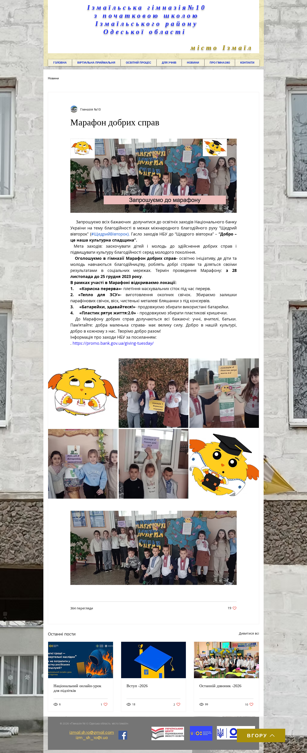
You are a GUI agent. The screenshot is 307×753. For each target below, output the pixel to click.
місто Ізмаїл (222, 47)
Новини (53, 78)
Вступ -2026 (137, 686)
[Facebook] (122, 735)
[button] (96, 62)
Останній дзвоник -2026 (220, 686)
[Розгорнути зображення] (83, 393)
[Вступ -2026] (153, 660)
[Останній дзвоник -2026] (226, 660)
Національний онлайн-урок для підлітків (77, 688)
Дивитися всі (249, 633)
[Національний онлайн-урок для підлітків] (80, 660)
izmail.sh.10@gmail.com (91, 732)
